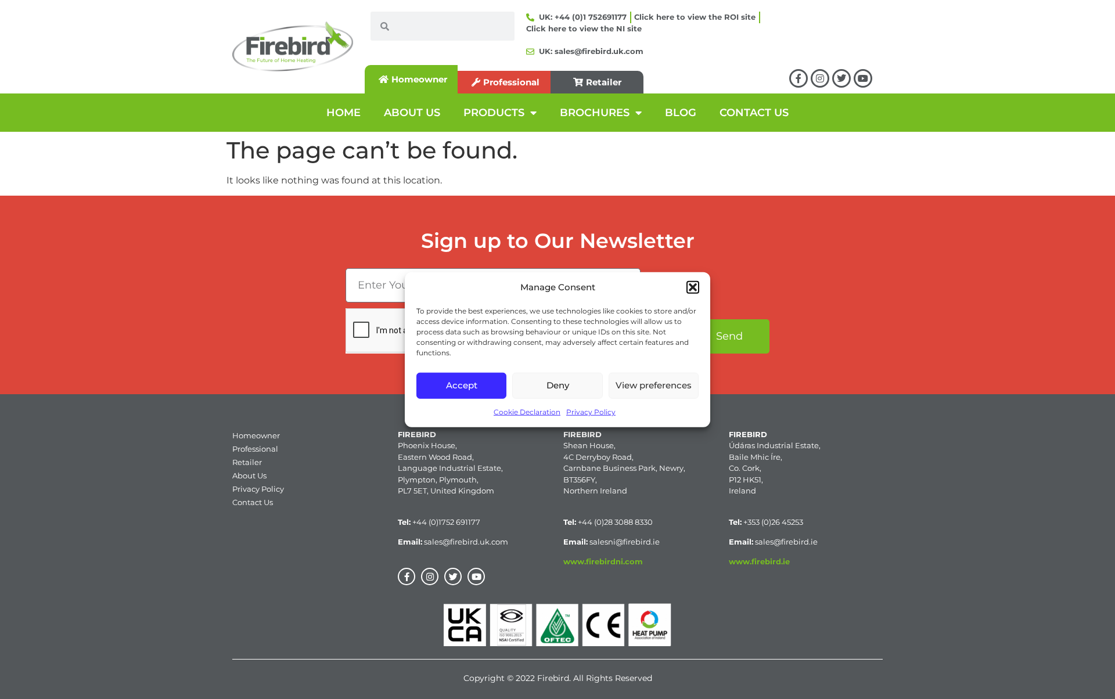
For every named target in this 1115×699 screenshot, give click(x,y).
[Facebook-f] (798, 78)
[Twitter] (841, 78)
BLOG (680, 112)
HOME (343, 112)
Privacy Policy (591, 411)
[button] (693, 287)
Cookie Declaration (527, 411)
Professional (255, 448)
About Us (249, 475)
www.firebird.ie (759, 561)
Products (493, 112)
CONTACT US (754, 112)
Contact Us (252, 502)
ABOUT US (412, 112)
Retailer (247, 462)
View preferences (654, 385)
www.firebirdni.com (603, 561)
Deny (557, 385)
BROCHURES (595, 112)
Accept (461, 385)
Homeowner (256, 435)
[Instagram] (820, 78)
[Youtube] (863, 78)
